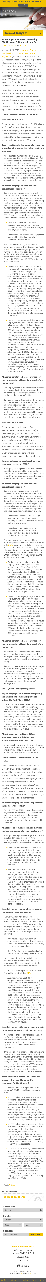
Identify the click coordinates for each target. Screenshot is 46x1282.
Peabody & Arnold (10, 45)
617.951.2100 (23, 1256)
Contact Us (23, 1260)
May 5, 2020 (23, 45)
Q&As (10, 249)
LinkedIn (24, 1265)
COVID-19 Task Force (14, 1196)
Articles (12, 1185)
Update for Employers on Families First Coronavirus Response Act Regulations (22, 53)
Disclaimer (26, 1273)
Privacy (34, 1273)
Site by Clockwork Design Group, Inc (23, 1276)
